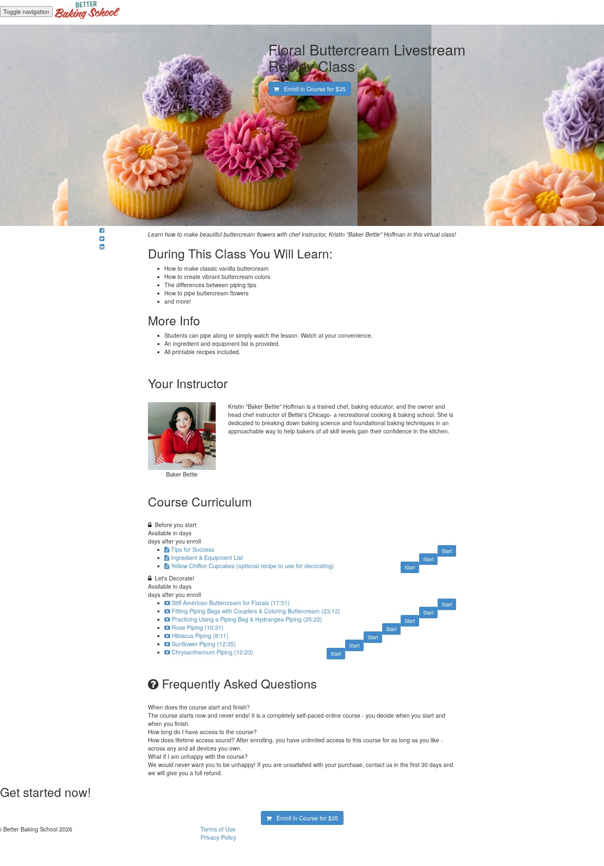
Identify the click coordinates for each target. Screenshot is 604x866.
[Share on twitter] (101, 238)
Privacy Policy (218, 837)
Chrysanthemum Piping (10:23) (212, 652)
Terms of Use (218, 829)
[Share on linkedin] (101, 246)
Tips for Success (192, 549)
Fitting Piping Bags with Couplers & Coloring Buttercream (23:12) (256, 611)
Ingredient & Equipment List (207, 557)
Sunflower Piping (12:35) (204, 644)
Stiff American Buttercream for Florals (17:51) (231, 603)
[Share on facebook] (101, 230)
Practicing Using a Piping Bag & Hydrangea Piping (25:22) (247, 619)
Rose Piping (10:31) (198, 627)
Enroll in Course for (312, 89)
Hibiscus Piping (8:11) (200, 635)
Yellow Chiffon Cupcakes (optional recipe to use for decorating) (252, 566)
